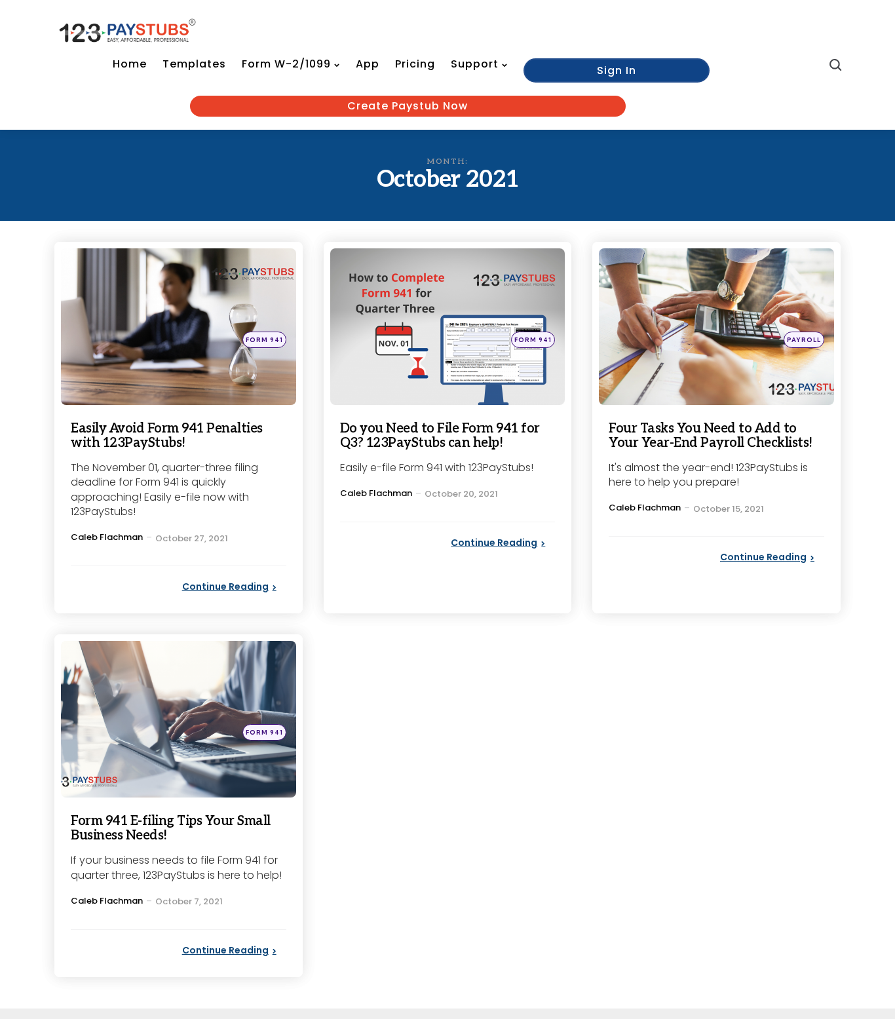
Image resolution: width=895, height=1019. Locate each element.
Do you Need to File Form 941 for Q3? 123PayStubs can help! (440, 436)
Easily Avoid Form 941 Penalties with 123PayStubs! (167, 436)
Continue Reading (225, 586)
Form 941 (264, 339)
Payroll (804, 339)
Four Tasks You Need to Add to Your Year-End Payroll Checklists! (710, 436)
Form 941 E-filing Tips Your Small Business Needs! (171, 828)
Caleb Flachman (107, 537)
